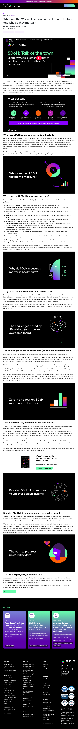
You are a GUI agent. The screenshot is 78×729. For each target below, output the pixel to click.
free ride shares (23, 441)
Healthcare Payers (28, 716)
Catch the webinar (9, 591)
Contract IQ (7, 684)
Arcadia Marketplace (10, 670)
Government (26, 719)
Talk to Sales (65, 671)
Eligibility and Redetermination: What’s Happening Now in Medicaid (38, 626)
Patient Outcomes (28, 686)
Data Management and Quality (28, 667)
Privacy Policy (63, 708)
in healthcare (40, 81)
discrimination (51, 146)
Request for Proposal (67, 668)
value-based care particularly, (14, 304)
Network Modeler (9, 690)
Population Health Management (28, 691)
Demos (44, 683)
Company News (57, 645)
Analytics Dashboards (10, 678)
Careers (45, 671)
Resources (6, 15)
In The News (46, 668)
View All (45, 678)
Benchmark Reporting (10, 680)
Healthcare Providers (29, 714)
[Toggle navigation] (5, 5)
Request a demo (69, 6)
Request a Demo (66, 665)
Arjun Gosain (12, 90)
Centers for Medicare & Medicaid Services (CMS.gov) (19, 200)
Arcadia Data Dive (48, 723)
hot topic (33, 81)
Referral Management (8, 704)
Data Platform (8, 664)
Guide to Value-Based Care (48, 711)
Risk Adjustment (27, 700)
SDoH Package (8, 713)
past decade (52, 81)
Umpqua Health (8, 448)
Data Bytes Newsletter (46, 720)
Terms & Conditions (70, 708)
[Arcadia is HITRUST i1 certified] (64, 696)
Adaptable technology (10, 578)
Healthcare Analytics (19, 31)
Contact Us (64, 674)
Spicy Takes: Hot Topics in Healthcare (48, 703)
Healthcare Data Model (8, 687)
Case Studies (46, 685)
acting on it (63, 354)
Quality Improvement (29, 694)
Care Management (9, 682)
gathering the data (50, 354)
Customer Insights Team (9, 667)
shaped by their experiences (42, 154)
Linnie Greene (9, 26)
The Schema (46, 708)
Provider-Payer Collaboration (8, 700)
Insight (13, 15)
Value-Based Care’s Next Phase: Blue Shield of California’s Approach (14, 625)
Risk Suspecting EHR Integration (9, 710)
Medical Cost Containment (27, 681)
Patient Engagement (9, 693)
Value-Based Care (33, 645)
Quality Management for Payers (29, 697)
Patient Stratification (9, 695)
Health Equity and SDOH (28, 670)
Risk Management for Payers (29, 703)
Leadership (46, 666)
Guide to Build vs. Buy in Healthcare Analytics (48, 715)
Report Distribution (9, 707)
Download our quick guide (44, 468)
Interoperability (27, 678)
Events (44, 690)
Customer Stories (47, 687)
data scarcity (12, 374)
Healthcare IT (27, 676)
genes (65, 154)
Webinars (45, 692)
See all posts (6, 607)
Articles (45, 681)
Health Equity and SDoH (9, 31)
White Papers (46, 694)
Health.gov (6, 138)
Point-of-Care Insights (10, 697)
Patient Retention (28, 688)
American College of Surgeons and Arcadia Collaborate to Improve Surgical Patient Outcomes (62, 627)
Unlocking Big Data (48, 706)
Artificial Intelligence (58, 643)
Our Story (45, 664)
